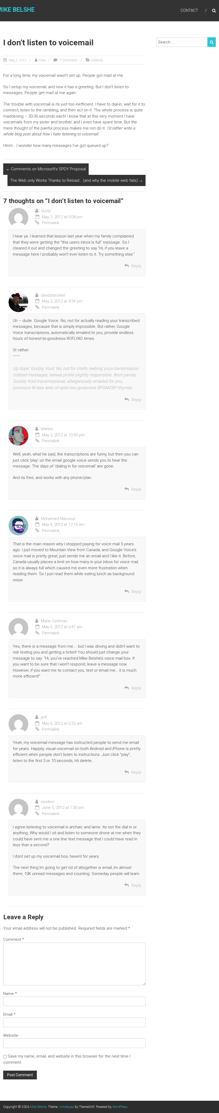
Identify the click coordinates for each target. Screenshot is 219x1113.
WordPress (119, 1107)
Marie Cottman (54, 621)
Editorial (97, 60)
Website (10, 1035)
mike (42, 60)
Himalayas (66, 1107)
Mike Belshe (38, 1107)
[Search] (212, 42)
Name (10, 993)
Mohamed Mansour (58, 518)
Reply (136, 266)
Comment (13, 939)
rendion (47, 801)
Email (9, 1014)
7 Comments (68, 60)
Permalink (50, 222)
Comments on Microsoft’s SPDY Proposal (46, 169)
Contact (189, 10)
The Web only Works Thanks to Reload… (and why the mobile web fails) (76, 180)
